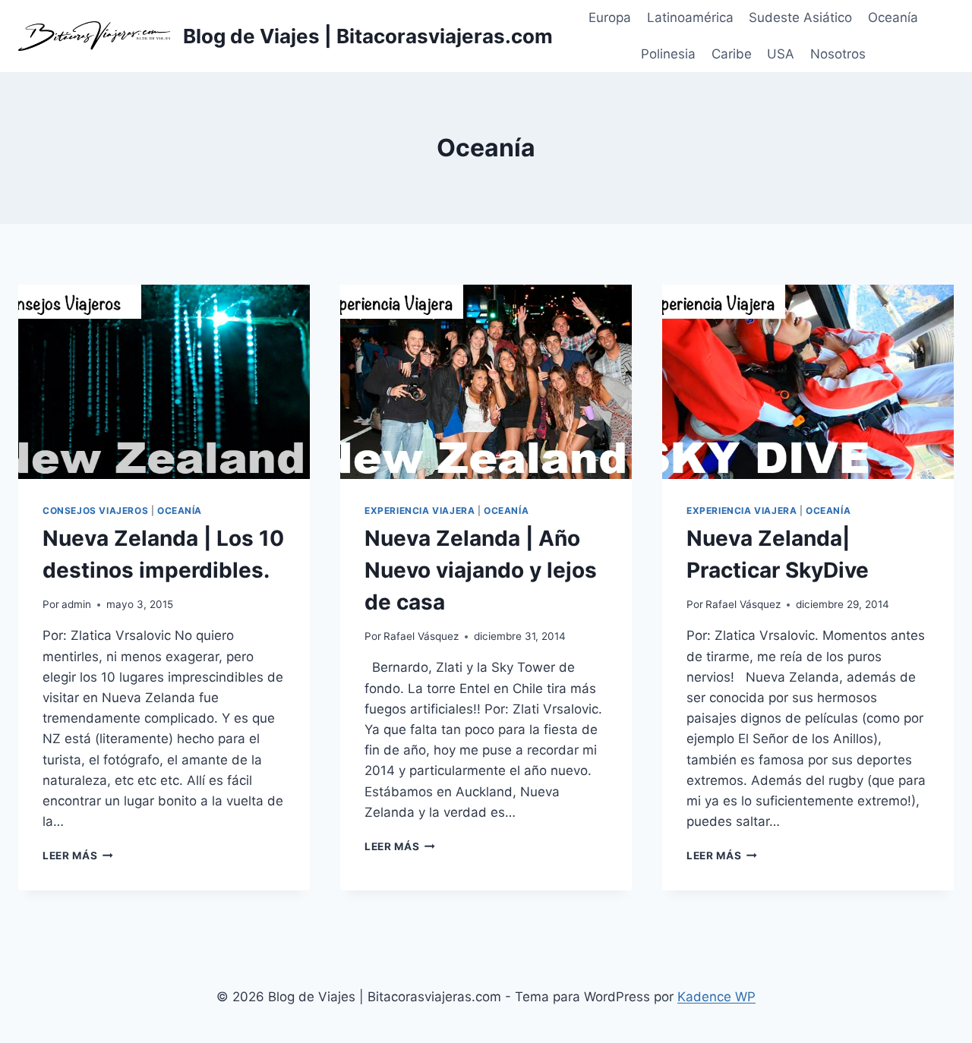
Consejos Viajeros (95, 510)
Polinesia (668, 53)
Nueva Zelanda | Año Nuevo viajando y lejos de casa (480, 570)
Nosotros (838, 53)
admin (76, 604)
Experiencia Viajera (419, 510)
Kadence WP (716, 996)
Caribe (732, 53)
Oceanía (893, 17)
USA (780, 53)
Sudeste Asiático (800, 17)
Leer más (78, 855)
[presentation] (164, 382)
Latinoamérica (690, 17)
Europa (610, 17)
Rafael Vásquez (421, 636)
